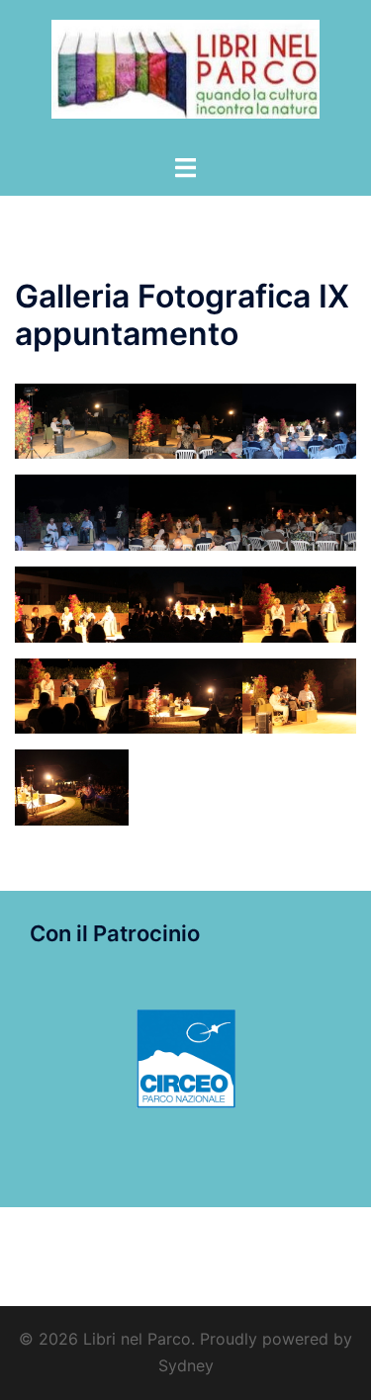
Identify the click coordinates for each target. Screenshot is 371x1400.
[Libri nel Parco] (185, 75)
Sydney (186, 1365)
